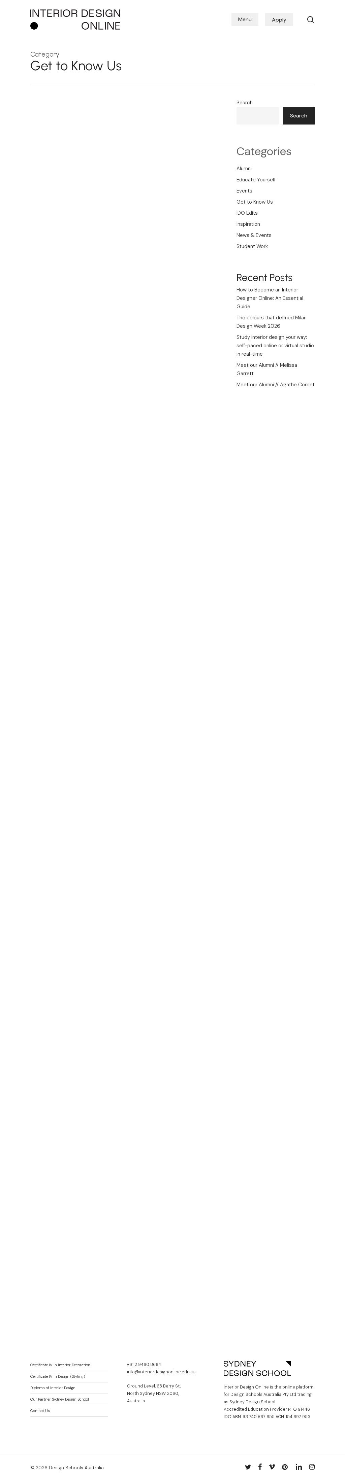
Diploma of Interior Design (52, 1388)
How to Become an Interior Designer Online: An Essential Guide (73, 190)
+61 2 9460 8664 (144, 1364)
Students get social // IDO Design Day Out (72, 543)
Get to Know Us (58, 153)
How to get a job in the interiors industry (75, 757)
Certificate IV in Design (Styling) (57, 1376)
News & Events (57, 516)
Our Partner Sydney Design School (59, 1399)
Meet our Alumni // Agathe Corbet (276, 384)
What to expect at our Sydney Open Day (72, 870)
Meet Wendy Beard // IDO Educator (67, 1283)
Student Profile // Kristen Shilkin (75, 1084)
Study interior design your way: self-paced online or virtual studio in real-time (74, 328)
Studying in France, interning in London (74, 656)
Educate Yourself (60, 141)
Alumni (244, 168)
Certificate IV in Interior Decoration (60, 1365)
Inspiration (92, 731)
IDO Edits (247, 213)
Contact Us (40, 1410)
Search (245, 102)
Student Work (56, 629)
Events (48, 504)
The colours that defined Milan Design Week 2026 (272, 321)
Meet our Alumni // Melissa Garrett (267, 369)
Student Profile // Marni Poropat (75, 1187)
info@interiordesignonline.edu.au (161, 1372)
